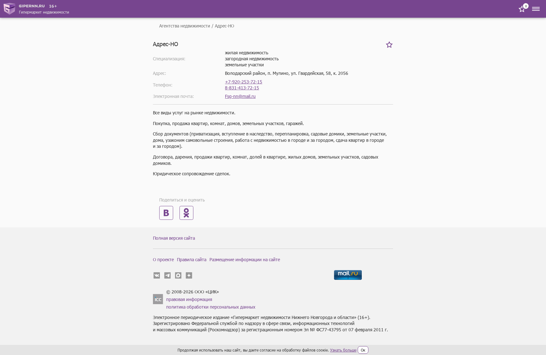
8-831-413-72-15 (242, 88)
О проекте (163, 259)
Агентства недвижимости (184, 26)
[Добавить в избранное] (389, 44)
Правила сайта (191, 259)
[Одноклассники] (186, 213)
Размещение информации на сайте (244, 259)
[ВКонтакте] (166, 213)
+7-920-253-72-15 (243, 82)
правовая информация (189, 299)
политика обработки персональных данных (210, 307)
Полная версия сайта (174, 238)
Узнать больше (343, 349)
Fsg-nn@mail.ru (240, 96)
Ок (363, 349)
